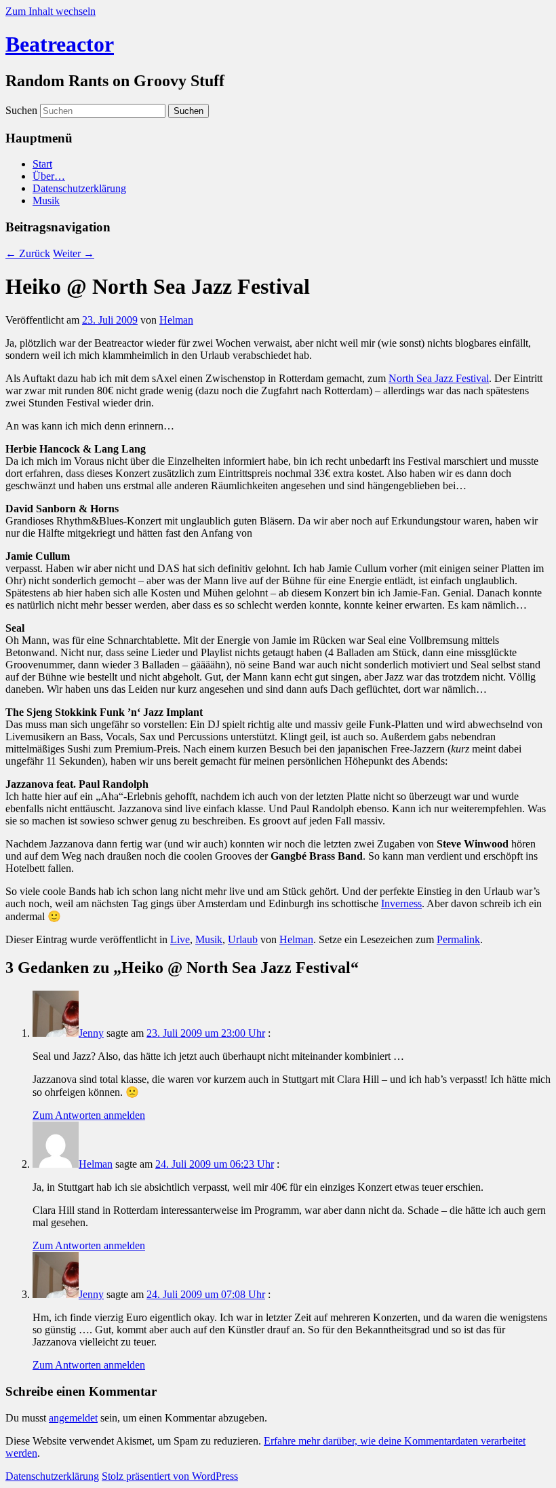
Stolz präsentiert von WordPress (170, 1476)
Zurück (27, 253)
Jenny (91, 1033)
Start (42, 164)
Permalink (458, 939)
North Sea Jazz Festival (439, 378)
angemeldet (73, 1418)
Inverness (401, 903)
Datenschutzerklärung (79, 188)
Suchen (21, 110)
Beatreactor (59, 44)
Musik (46, 200)
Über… (49, 176)
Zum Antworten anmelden (89, 1115)
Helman (176, 320)
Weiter (73, 253)
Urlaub (243, 939)
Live (180, 939)
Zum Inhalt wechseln (50, 11)
